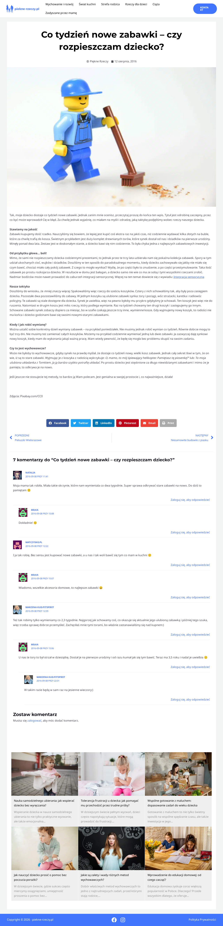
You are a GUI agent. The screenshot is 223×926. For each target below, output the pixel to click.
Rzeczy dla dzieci (136, 4)
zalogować (34, 720)
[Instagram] (122, 920)
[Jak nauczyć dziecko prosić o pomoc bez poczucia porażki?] (44, 848)
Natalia (30, 472)
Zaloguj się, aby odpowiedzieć (190, 500)
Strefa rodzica (110, 4)
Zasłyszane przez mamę (61, 13)
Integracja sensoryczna (189, 277)
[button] (205, 8)
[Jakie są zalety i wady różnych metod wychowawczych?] (111, 848)
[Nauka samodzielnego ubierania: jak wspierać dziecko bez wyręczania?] (44, 774)
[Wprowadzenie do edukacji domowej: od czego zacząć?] (178, 848)
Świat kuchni (87, 4)
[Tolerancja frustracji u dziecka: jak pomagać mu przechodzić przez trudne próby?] (111, 774)
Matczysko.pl (33, 542)
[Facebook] (114, 920)
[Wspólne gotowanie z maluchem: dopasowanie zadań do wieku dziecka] (178, 774)
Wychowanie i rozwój (59, 4)
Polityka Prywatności (202, 919)
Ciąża (156, 4)
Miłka (34, 509)
